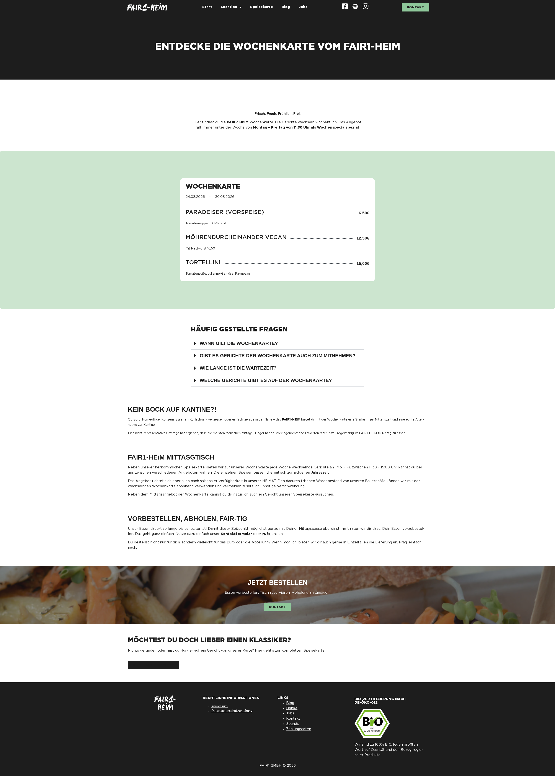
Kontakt (293, 718)
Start (207, 7)
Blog (286, 7)
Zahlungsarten (298, 729)
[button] (277, 343)
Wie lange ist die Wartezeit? (238, 368)
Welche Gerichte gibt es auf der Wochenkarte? (266, 380)
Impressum (219, 706)
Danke (291, 708)
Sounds (292, 723)
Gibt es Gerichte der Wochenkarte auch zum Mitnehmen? (277, 355)
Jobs (303, 7)
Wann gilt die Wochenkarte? (239, 343)
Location (229, 7)
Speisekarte (261, 7)
